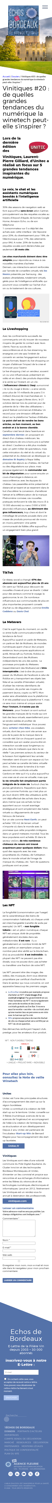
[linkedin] (17, 1475)
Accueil (6, 76)
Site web (7, 1255)
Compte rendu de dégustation (22, 1438)
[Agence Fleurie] (7, 1465)
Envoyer (11, 1397)
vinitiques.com (17, 1201)
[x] (30, 1475)
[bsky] (44, 1475)
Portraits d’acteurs (29, 1431)
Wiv (10, 1018)
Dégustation (40, 1442)
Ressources (24, 1442)
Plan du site (11, 1453)
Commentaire (11, 1218)
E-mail (7, 1247)
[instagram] (10, 1475)
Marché (9, 1442)
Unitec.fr (13, 1145)
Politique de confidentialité (21, 1450)
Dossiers (15, 76)
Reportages (11, 1435)
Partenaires (11, 1446)
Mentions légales (32, 1446)
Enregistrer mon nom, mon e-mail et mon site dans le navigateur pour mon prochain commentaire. (26, 1268)
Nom (6, 1240)
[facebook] (37, 1475)
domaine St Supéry (14, 459)
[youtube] (24, 1475)
